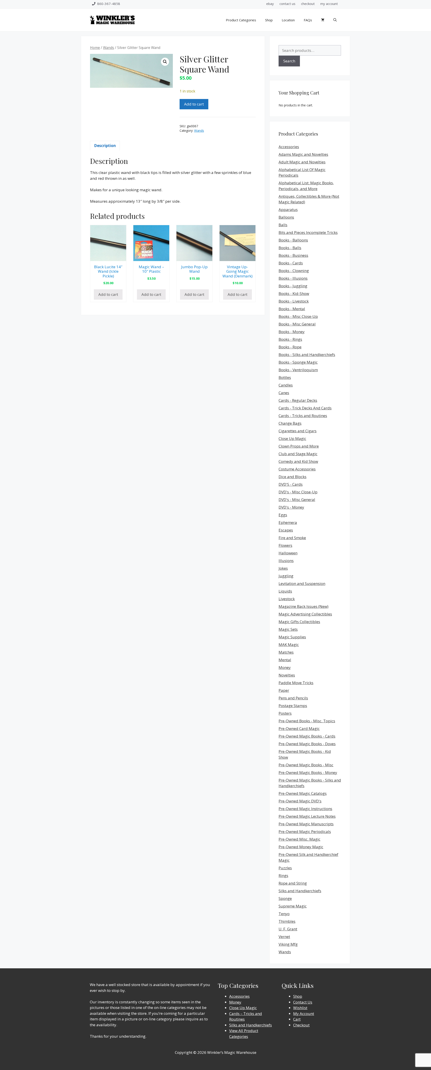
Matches (286, 652)
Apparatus (288, 209)
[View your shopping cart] (323, 20)
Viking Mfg (288, 944)
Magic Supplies (292, 636)
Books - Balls (290, 247)
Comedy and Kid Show (298, 461)
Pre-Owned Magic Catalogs (303, 793)
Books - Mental (292, 308)
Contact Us (302, 1002)
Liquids (285, 591)
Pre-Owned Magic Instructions (305, 808)
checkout (308, 3)
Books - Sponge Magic (298, 362)
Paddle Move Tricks (296, 682)
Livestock (287, 598)
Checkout (301, 1025)
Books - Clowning (294, 270)
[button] (165, 62)
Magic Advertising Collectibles (305, 614)
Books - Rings (290, 339)
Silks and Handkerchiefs (300, 890)
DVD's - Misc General (297, 499)
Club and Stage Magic (298, 453)
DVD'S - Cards (291, 484)
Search (289, 61)
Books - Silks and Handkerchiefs (307, 354)
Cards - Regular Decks (298, 400)
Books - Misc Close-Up (298, 316)
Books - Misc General (297, 324)
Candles (286, 385)
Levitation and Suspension (302, 583)
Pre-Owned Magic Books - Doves (307, 743)
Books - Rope (290, 346)
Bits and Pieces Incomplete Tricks (308, 232)
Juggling (286, 575)
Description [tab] (105, 145)
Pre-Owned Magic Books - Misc (306, 764)
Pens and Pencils (293, 698)
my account (329, 3)
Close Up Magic (292, 438)
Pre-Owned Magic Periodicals (305, 831)
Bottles (285, 377)
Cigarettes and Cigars (298, 430)
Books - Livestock (294, 301)
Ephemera (288, 522)
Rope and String (293, 883)
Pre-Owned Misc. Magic (299, 839)
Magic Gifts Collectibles (299, 621)
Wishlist (300, 1007)
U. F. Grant (288, 929)
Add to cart (194, 104)
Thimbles (287, 921)
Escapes (286, 530)
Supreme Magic (293, 906)
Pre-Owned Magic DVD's (300, 801)
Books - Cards (291, 263)
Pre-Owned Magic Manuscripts (306, 823)
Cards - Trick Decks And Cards (305, 408)
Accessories (289, 146)
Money (285, 667)
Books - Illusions (293, 278)
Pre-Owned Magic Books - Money (308, 772)
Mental (285, 659)
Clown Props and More (299, 446)
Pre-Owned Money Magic (301, 846)
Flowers (285, 545)
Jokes (283, 568)
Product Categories (241, 20)
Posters (285, 713)
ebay (270, 3)
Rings (283, 875)
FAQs (308, 20)
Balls (283, 224)
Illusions (286, 560)
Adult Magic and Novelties (302, 162)
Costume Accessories (297, 469)
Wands (108, 47)
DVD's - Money (291, 507)
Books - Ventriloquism (298, 369)
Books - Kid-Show (294, 293)
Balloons (286, 217)
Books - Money (292, 331)
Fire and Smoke (292, 537)
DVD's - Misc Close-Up (298, 491)
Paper (284, 690)
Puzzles (285, 867)
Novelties (287, 675)
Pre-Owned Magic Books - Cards (307, 736)
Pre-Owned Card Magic (299, 728)
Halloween (288, 553)
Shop (269, 20)
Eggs (283, 514)
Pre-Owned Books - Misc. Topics (307, 720)
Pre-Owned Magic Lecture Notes (307, 816)
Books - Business (293, 255)
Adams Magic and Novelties (303, 154)
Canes (284, 392)
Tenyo (284, 913)
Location (288, 20)
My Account (303, 1013)
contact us (287, 3)
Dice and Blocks (292, 476)
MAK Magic (289, 644)
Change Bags (290, 423)
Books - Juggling (293, 285)
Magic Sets (288, 629)
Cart (297, 1019)
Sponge (285, 898)
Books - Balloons (293, 240)
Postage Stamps (293, 705)
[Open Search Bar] (335, 20)
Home (95, 47)
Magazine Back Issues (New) (303, 606)
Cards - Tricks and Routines (303, 415)
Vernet (284, 936)
